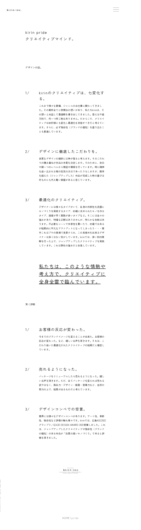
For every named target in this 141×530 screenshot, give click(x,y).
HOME (65, 518)
